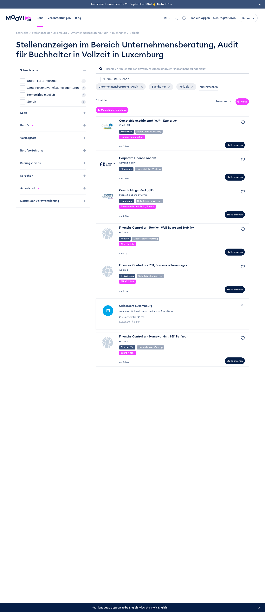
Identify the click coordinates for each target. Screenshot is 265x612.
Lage (24, 112)
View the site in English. (153, 607)
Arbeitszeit (28, 188)
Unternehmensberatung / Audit (119, 86)
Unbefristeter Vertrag (55, 81)
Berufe (25, 125)
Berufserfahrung (32, 150)
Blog (78, 18)
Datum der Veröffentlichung (40, 201)
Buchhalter (159, 86)
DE (166, 18)
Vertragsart (28, 138)
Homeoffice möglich (55, 94)
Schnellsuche (29, 70)
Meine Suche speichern (113, 109)
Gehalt (55, 101)
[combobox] (224, 101)
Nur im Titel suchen (115, 79)
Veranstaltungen (59, 18)
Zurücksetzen (208, 87)
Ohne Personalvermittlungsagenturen (55, 88)
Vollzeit (184, 86)
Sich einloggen (200, 18)
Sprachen (27, 175)
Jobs (40, 18)
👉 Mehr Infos (162, 4)
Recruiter (248, 18)
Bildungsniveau (31, 163)
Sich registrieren (224, 18)
